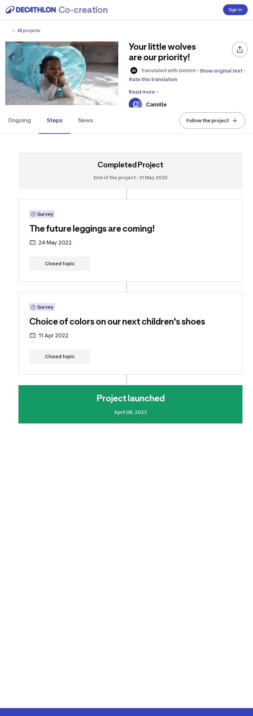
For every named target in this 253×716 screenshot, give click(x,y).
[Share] (240, 49)
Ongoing (19, 120)
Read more (142, 92)
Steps (55, 120)
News (85, 120)
